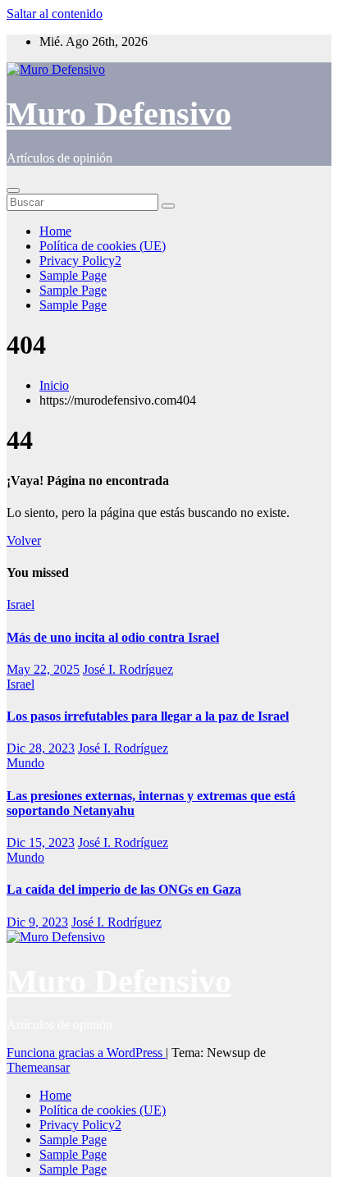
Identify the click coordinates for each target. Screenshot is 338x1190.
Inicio (54, 385)
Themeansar (38, 1067)
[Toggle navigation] (13, 190)
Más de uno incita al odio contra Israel (113, 637)
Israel (20, 604)
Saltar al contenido (55, 14)
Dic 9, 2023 (37, 922)
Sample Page (73, 275)
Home (55, 231)
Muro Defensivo (119, 113)
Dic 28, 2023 (41, 748)
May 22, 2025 (43, 669)
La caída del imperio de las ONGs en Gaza (124, 889)
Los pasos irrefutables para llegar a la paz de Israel (148, 716)
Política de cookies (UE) (102, 246)
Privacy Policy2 (80, 261)
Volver (24, 540)
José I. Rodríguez (128, 669)
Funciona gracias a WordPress (86, 1053)
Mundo (25, 763)
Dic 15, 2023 (41, 842)
